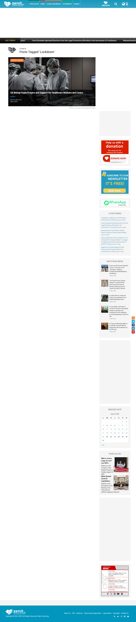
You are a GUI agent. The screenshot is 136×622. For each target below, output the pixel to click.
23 (126, 433)
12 (111, 429)
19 (111, 433)
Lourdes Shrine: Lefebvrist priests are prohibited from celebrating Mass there (117, 297)
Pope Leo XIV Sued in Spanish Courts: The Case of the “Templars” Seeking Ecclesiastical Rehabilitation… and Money (118, 269)
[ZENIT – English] (16, 3)
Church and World (54, 4)
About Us (67, 613)
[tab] (108, 568)
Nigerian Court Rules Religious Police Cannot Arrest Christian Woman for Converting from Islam (112, 249)
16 (126, 429)
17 (103, 433)
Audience (79, 613)
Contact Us (125, 613)
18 (107, 433)
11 (107, 429)
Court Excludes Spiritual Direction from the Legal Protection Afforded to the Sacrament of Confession (50, 40)
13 (115, 429)
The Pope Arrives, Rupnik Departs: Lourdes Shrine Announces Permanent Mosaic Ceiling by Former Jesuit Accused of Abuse (117, 284)
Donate (76, 4)
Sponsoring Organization (92, 613)
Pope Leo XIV (34, 4)
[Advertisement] (68, 23)
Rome (43, 4)
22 (122, 433)
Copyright (116, 613)
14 (119, 429)
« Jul (102, 445)
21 (119, 433)
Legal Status (107, 613)
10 (103, 429)
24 (103, 437)
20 (115, 433)
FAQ (73, 613)
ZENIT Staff (14, 101)
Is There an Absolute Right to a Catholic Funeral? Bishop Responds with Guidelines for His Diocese (118, 326)
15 (122, 429)
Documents (67, 4)
